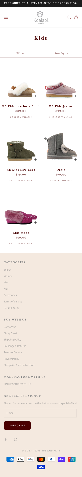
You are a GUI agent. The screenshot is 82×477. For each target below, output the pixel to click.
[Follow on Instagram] (16, 439)
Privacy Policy (11, 358)
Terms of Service (13, 301)
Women (8, 276)
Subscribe (17, 425)
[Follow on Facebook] (6, 439)
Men (6, 282)
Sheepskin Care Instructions (19, 365)
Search (7, 269)
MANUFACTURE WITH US (17, 384)
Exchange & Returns (15, 346)
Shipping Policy (12, 339)
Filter (20, 53)
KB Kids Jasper (61, 106)
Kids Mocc (21, 232)
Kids (6, 288)
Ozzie (61, 169)
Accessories (10, 295)
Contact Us (10, 327)
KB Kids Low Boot (21, 169)
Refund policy (11, 308)
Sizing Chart (10, 333)
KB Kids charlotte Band (21, 106)
